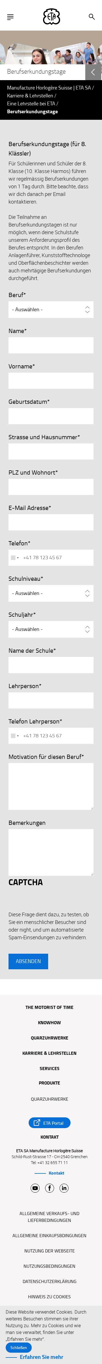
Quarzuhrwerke (49, 1038)
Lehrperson (23, 686)
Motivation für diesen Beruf (44, 756)
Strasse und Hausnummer (42, 437)
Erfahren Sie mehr (41, 1357)
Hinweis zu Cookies (49, 1296)
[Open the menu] (11, 17)
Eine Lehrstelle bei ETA (31, 104)
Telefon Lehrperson (34, 721)
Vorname (20, 366)
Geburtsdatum (27, 401)
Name (16, 331)
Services (50, 1069)
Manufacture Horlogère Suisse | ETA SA (49, 88)
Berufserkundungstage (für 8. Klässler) (47, 149)
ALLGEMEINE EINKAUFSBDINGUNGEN (49, 1235)
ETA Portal (53, 1123)
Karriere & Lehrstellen (30, 96)
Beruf (15, 295)
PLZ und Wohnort (31, 472)
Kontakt (56, 1173)
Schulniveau (24, 578)
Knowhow (49, 1023)
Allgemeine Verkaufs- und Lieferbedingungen (49, 1217)
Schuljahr (20, 614)
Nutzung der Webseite (49, 1251)
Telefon (18, 543)
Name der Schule (30, 650)
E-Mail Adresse (28, 508)
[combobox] (14, 557)
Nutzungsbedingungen (49, 1266)
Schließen (18, 1347)
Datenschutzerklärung (49, 1281)
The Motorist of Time (49, 1007)
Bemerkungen (27, 822)
